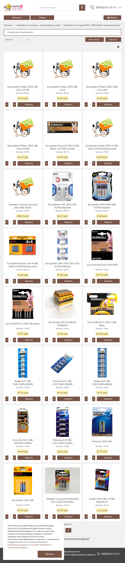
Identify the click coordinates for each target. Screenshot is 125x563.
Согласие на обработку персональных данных (70, 554)
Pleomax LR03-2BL (102, 441)
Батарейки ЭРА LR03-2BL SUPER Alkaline (62, 206)
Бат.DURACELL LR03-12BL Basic (102, 324)
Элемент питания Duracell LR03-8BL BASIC (22, 206)
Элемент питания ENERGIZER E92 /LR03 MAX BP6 (62, 500)
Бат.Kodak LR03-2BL (23, 500)
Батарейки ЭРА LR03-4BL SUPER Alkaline (102, 206)
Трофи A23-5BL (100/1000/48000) (102, 382)
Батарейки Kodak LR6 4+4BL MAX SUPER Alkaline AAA (22, 265)
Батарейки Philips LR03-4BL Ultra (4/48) (22, 147)
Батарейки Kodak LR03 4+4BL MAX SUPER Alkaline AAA (102, 147)
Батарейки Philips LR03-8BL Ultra (62, 88)
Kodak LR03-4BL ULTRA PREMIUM (102, 500)
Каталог (16, 17)
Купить (29, 104)
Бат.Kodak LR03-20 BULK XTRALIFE (62, 324)
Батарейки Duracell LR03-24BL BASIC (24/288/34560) (62, 147)
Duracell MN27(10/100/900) (102, 265)
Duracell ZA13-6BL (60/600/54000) (22, 441)
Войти (114, 17)
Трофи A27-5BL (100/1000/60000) (23, 382)
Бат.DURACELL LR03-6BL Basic (23, 323)
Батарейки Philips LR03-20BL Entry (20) (102, 88)
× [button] (61, 522)
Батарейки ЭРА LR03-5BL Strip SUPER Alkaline (62, 265)
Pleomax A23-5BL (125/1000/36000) (62, 441)
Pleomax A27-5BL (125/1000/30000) (62, 382)
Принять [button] (49, 554)
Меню (42, 17)
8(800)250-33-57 (111, 554)
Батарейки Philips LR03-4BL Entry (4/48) (22, 88)
